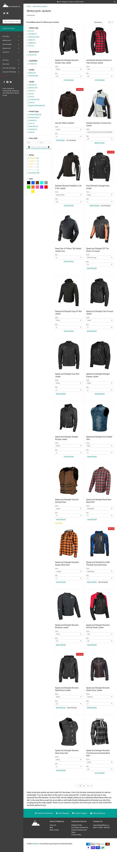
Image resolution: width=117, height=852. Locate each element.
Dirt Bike (6, 36)
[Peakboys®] (11, 5)
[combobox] (12, 21)
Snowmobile (7, 44)
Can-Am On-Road (9, 68)
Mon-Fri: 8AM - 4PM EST (101, 827)
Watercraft (7, 48)
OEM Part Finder (9, 28)
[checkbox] (28, 182)
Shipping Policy (76, 825)
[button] (109, 22)
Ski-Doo (6, 60)
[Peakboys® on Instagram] (7, 82)
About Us (53, 825)
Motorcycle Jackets (40, 6)
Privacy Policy (76, 835)
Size (56, 73)
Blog (51, 827)
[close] (115, 2)
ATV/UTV (6, 52)
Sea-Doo (6, 64)
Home (29, 6)
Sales (5, 76)
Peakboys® (35, 844)
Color (56, 66)
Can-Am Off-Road (9, 72)
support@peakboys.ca (101, 825)
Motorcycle (7, 40)
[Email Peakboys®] (10, 82)
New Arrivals (54, 830)
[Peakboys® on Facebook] (4, 82)
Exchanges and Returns (79, 827)
